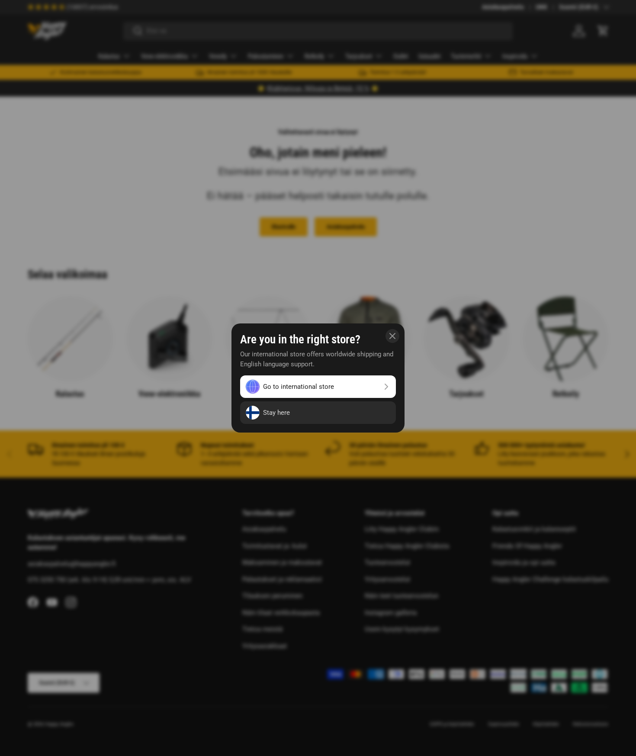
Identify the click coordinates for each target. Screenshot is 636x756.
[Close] (392, 336)
